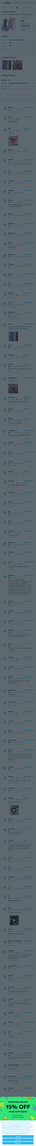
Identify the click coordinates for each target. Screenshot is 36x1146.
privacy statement (16, 1126)
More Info (18, 1143)
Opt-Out (18, 1140)
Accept (18, 1136)
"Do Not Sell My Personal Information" (15, 1133)
